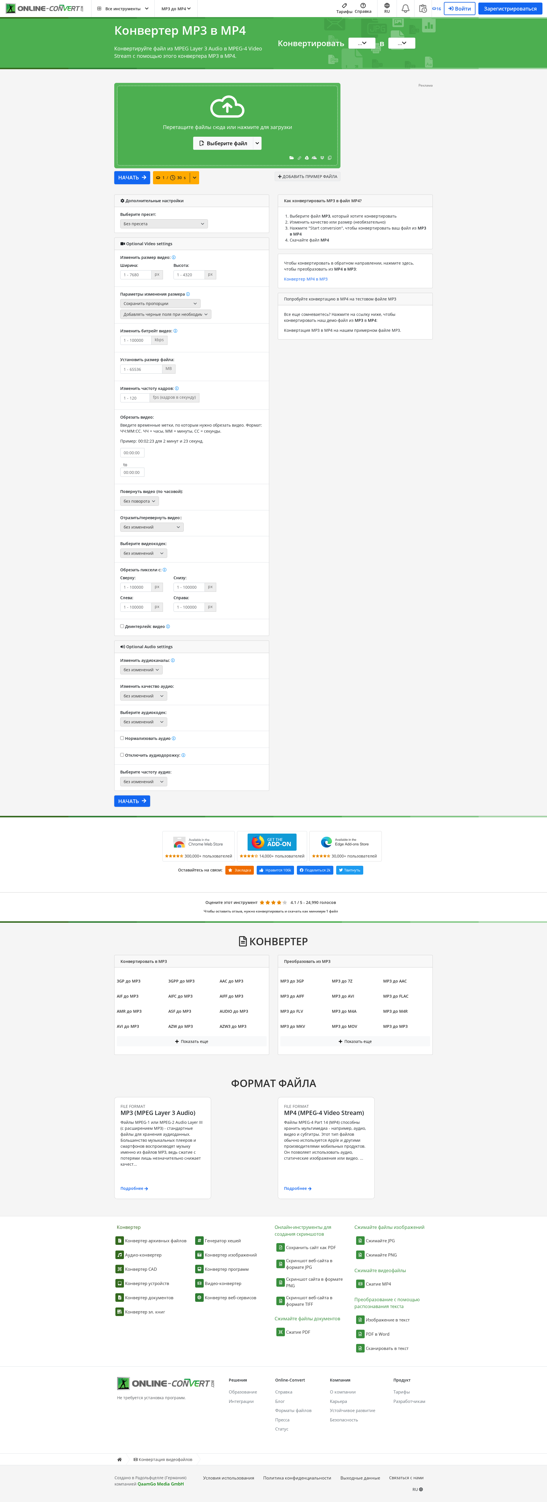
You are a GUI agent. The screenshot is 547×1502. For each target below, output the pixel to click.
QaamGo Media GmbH (161, 1484)
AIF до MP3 (127, 996)
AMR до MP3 (129, 1011)
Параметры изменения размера (153, 294)
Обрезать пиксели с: (141, 569)
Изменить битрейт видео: (147, 330)
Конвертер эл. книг (145, 1312)
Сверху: (128, 577)
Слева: (126, 597)
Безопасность (344, 1420)
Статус (281, 1429)
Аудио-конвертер (143, 1255)
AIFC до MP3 (180, 996)
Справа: (181, 597)
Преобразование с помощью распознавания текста (387, 1302)
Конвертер (129, 1227)
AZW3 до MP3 (233, 1026)
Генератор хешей (223, 1240)
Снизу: (180, 577)
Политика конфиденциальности (297, 1478)
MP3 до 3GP (292, 981)
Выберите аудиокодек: (143, 712)
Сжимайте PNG (381, 1255)
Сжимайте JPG (380, 1240)
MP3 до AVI (343, 996)
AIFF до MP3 (231, 996)
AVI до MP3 (128, 1026)
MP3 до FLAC (396, 996)
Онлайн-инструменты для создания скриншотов (303, 1230)
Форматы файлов (293, 1410)
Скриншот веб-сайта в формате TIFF (309, 1301)
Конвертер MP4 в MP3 (306, 279)
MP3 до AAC (395, 981)
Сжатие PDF (298, 1332)
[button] (122, 8)
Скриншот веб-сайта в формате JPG (309, 1264)
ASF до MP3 (179, 1011)
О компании (343, 1392)
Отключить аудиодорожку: (152, 755)
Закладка (242, 870)
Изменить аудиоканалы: (145, 660)
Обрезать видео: (137, 417)
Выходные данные (360, 1478)
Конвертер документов (149, 1297)
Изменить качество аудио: (147, 686)
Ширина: (129, 265)
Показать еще (194, 1041)
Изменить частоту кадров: (147, 388)
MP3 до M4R (395, 1011)
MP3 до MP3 (395, 1026)
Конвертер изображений (231, 1255)
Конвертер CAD (141, 1269)
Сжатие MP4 (378, 1284)
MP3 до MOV (344, 1026)
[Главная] (119, 1459)
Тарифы (344, 11)
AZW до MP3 (180, 1026)
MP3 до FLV (291, 1011)
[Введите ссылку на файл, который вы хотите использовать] (299, 158)
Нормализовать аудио (148, 738)
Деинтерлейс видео (145, 626)
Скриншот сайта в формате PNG (314, 1282)
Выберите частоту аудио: (146, 772)
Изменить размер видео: (146, 257)
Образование (243, 1392)
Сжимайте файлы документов (307, 1318)
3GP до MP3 (128, 981)
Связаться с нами (406, 1477)
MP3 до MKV (292, 1026)
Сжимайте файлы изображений (389, 1227)
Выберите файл (227, 143)
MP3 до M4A (344, 1011)
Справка (363, 11)
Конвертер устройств (147, 1283)
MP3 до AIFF (292, 996)
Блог (280, 1401)
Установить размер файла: (147, 359)
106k (278, 870)
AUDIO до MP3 (234, 1011)
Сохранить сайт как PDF (311, 1247)
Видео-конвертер (223, 1283)
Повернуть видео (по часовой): (151, 491)
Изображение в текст (388, 1320)
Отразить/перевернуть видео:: (151, 517)
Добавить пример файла (309, 176)
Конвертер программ (227, 1269)
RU (416, 1489)
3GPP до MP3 (181, 981)
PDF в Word (377, 1334)
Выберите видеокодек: (143, 543)
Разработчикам (409, 1401)
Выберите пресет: (138, 214)
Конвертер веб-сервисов (230, 1297)
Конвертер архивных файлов (156, 1240)
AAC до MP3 (231, 981)
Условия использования (228, 1478)
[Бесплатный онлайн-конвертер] (48, 8)
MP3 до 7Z (342, 981)
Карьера (338, 1401)
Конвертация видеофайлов (165, 1459)
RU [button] (387, 11)
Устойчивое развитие (352, 1410)
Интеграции (241, 1401)
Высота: (181, 265)
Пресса (282, 1420)
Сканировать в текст (387, 1348)
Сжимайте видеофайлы (380, 1270)
